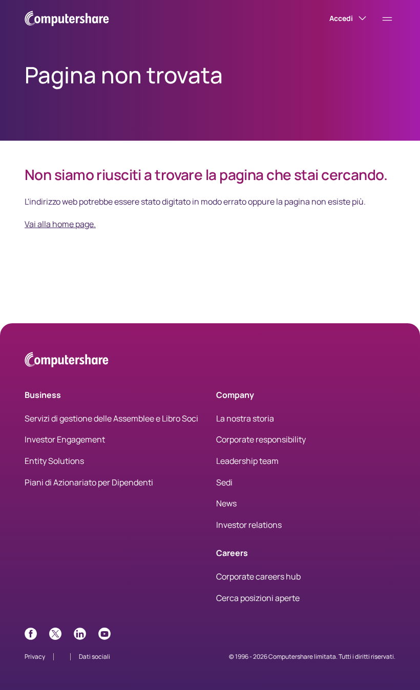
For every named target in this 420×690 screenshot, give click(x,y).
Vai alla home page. (60, 224)
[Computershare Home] (67, 361)
